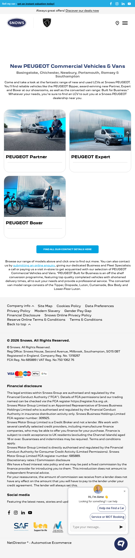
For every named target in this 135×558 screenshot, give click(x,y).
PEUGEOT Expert (90, 156)
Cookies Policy (69, 306)
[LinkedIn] (123, 3)
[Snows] (16, 23)
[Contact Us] (117, 23)
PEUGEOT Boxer (24, 222)
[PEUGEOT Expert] (100, 130)
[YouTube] (129, 3)
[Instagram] (117, 3)
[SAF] (21, 527)
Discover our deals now (82, 10)
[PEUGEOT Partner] (35, 130)
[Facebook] (111, 3)
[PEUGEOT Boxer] (35, 196)
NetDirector (17, 543)
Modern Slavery (47, 311)
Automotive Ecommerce (51, 543)
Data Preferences (99, 306)
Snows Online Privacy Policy (67, 315)
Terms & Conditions (86, 319)
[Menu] (125, 23)
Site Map (45, 306)
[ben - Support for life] (40, 527)
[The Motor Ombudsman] (58, 527)
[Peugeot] (46, 22)
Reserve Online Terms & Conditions (36, 319)
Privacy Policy (18, 311)
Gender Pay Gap (77, 311)
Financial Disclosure (23, 315)
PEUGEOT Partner (26, 156)
